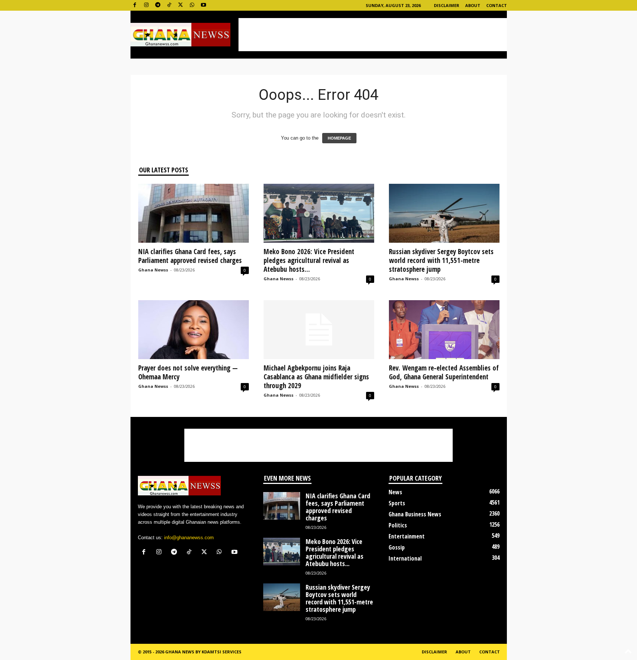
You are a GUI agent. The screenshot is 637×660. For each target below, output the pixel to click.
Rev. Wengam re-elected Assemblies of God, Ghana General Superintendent (444, 372)
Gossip (397, 547)
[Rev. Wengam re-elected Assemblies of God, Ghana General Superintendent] (444, 329)
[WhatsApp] (192, 5)
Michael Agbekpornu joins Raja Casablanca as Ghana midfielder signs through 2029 (316, 376)
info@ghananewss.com (189, 537)
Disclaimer (446, 5)
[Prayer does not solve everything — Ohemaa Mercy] (193, 329)
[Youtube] (203, 5)
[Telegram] (157, 5)
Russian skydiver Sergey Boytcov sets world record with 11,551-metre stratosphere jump (441, 260)
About (472, 5)
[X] (180, 5)
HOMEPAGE (339, 138)
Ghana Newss (153, 270)
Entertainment (407, 536)
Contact (496, 5)
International (405, 558)
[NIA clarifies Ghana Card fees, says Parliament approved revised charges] (193, 213)
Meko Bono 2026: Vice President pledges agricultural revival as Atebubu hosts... (309, 260)
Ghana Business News (415, 514)
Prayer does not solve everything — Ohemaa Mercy (188, 372)
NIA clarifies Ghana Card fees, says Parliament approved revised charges (190, 256)
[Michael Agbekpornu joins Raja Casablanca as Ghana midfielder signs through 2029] (319, 329)
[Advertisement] (373, 34)
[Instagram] (146, 5)
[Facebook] (134, 5)
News (395, 492)
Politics (398, 525)
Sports (397, 503)
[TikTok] (169, 5)
